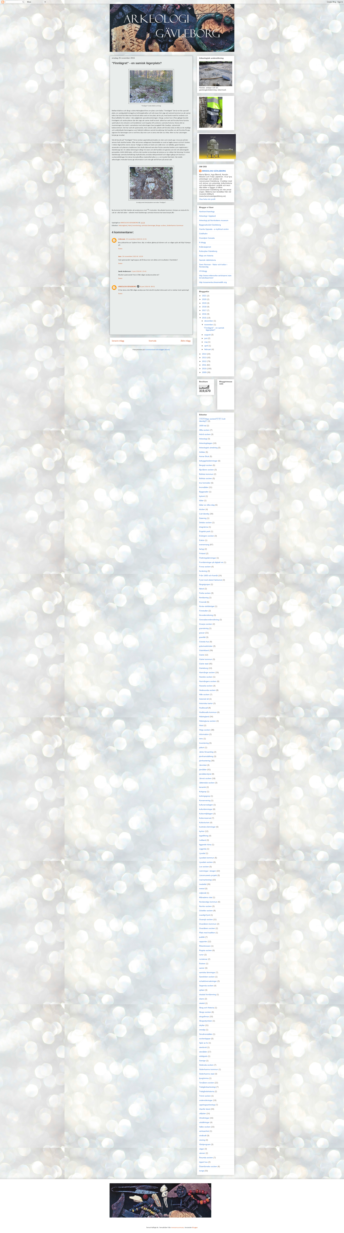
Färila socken (205, 593)
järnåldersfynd (205, 774)
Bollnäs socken (205, 478)
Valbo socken (204, 1127)
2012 (204, 361)
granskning (204, 628)
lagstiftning (203, 836)
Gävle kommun (205, 659)
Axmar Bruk (204, 456)
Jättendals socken (206, 783)
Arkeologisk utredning (208, 448)
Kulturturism (204, 822)
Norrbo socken (205, 906)
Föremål (202, 602)
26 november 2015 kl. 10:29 (132, 256)
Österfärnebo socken (208, 1166)
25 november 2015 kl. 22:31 (136, 239)
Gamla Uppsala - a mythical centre (214, 229)
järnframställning (206, 756)
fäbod (201, 589)
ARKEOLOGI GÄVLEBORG (127, 286)
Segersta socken (206, 986)
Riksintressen (205, 946)
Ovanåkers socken (207, 928)
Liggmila (202, 849)
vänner (202, 1153)
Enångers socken (206, 536)
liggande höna (205, 844)
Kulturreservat (205, 818)
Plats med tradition (207, 933)
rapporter (203, 941)
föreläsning (204, 597)
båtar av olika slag (207, 505)
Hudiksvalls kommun (208, 712)
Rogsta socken (205, 950)
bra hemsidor (204, 483)
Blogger (195, 1227)
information (204, 734)
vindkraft (202, 1135)
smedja (202, 1030)
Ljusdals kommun (206, 858)
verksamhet (204, 1131)
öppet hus (203, 1162)
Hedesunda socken (207, 690)
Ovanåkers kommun (207, 924)
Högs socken (204, 730)
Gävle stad (203, 664)
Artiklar (202, 452)
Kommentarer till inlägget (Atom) (157, 350)
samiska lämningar (148, 225)
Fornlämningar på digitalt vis (211, 562)
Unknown (121, 239)
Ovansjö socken (206, 919)
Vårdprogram (204, 1144)
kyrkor (201, 831)
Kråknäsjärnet (205, 247)
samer (202, 968)
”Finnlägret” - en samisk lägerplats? (214, 329)
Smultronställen (205, 1034)
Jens (119, 256)
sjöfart (201, 990)
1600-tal (202, 425)
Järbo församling (206, 752)
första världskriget (206, 606)
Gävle (201, 655)
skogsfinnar (204, 1016)
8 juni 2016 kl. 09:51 (147, 286)
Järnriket (203, 765)
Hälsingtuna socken (207, 721)
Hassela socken (206, 686)
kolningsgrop (204, 796)
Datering (202, 518)
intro (201, 739)
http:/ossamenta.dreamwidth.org (213, 282)
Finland (202, 553)
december (209, 321)
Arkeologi (203, 439)
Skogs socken (161, 225)
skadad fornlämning (207, 994)
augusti (207, 335)
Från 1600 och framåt (208, 575)
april (206, 346)
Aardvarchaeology (207, 211)
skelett (202, 1003)
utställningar (204, 1122)
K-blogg (202, 242)
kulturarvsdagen (206, 805)
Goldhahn (203, 233)
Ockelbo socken (206, 910)
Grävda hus (204, 642)
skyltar (202, 1025)
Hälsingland (123, 225)
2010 (204, 368)
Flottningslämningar (207, 558)
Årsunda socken (206, 1157)
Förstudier (203, 611)
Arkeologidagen (205, 443)
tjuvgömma (204, 1078)
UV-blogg (203, 271)
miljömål (202, 893)
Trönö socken (205, 1096)
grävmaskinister (206, 646)
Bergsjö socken (205, 465)
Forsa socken (205, 567)
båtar (201, 500)
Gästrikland (204, 650)
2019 (204, 303)
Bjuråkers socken (206, 470)
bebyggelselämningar (208, 461)
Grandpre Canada (207, 238)
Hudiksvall (203, 708)
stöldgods (203, 1056)
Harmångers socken (207, 681)
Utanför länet (204, 1109)
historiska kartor (206, 703)
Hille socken (204, 694)
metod (202, 888)
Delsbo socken (205, 522)
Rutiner (202, 963)
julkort (201, 747)
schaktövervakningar (208, 981)
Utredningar (204, 1118)
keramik (202, 787)
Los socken (204, 867)
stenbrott (203, 1047)
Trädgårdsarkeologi (207, 1087)
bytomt (202, 496)
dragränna (203, 527)
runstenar (203, 959)
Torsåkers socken (206, 1083)
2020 (204, 299)
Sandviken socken (207, 977)
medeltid (202, 884)
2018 (204, 307)
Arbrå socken (204, 434)
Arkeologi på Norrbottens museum (213, 220)
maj (206, 342)
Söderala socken (206, 1065)
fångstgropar (204, 584)
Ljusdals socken (206, 862)
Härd (130, 225)
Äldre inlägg (186, 341)
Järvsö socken (205, 778)
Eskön (201, 540)
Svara (120, 249)
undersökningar (205, 1100)
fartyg (201, 549)
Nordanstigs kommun (208, 902)
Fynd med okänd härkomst (210, 580)
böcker (202, 509)
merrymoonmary (177, 1227)
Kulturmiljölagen (206, 814)
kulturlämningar (205, 809)
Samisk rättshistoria (207, 260)
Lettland (202, 840)
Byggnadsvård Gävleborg (210, 225)
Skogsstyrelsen (205, 1021)
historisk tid (204, 699)
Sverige (202, 1061)
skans (201, 999)
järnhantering (204, 761)
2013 (204, 357)
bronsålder (203, 487)
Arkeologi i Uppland (207, 216)
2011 (204, 365)
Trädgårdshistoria (206, 1091)
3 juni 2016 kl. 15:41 (139, 271)
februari (208, 349)
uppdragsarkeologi (207, 1105)
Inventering (136, 225)
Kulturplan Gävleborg (208, 251)
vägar (201, 1149)
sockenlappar (205, 1038)
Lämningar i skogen (207, 871)
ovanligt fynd (204, 915)
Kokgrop (202, 791)
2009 (204, 372)
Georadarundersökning (209, 620)
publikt (202, 937)
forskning (203, 571)
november (209, 325)
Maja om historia (206, 256)
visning (202, 1140)
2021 (204, 296)
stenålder (203, 1052)
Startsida (152, 341)
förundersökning (206, 615)
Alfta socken (204, 430)
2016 (204, 314)
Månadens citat (205, 897)
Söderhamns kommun (175, 225)
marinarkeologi (205, 880)
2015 (204, 318)
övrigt (201, 1171)
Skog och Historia (206, 1008)
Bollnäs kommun (206, 474)
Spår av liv (203, 1043)
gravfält (202, 637)
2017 (204, 310)
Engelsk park (204, 531)
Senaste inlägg (118, 341)
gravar (202, 633)
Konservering (204, 800)
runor (201, 955)
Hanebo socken (205, 677)
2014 (204, 354)
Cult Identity (204, 514)
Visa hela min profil (207, 199)
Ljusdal (202, 853)
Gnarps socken (205, 624)
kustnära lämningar (207, 827)
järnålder (203, 769)
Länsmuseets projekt (208, 875)
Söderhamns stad (206, 1074)
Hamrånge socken (207, 672)
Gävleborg (203, 668)
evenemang (204, 544)
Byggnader (203, 492)
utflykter (202, 1113)
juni (206, 338)
